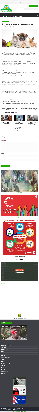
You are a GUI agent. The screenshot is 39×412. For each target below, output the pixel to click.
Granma (2, 353)
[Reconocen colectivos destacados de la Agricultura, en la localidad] (32, 115)
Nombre (2, 153)
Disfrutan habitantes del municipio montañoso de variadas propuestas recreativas (28, 109)
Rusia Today (3, 369)
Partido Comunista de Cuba (5, 363)
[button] (11, 14)
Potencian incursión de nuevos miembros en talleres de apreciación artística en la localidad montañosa (19, 125)
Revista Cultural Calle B (4, 371)
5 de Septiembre (3, 347)
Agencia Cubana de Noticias (5, 357)
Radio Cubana (3, 361)
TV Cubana (2, 359)
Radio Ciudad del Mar (4, 349)
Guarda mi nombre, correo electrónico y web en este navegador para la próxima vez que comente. (19, 163)
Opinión (3, 16)
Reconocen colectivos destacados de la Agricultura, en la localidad (32, 124)
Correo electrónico (4, 158)
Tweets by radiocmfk (4, 283)
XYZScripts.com (24, 411)
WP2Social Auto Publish (16, 411)
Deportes (12, 16)
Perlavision (2, 351)
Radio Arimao (3, 373)
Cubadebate (3, 355)
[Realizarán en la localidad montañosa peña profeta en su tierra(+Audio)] (6, 115)
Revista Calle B (20, 192)
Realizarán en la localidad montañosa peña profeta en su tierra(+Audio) (6, 124)
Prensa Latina (3, 365)
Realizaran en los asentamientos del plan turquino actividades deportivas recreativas (10, 109)
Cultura (7, 16)
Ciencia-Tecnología (18, 16)
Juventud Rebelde (3, 367)
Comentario (3, 140)
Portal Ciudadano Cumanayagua (6, 345)
